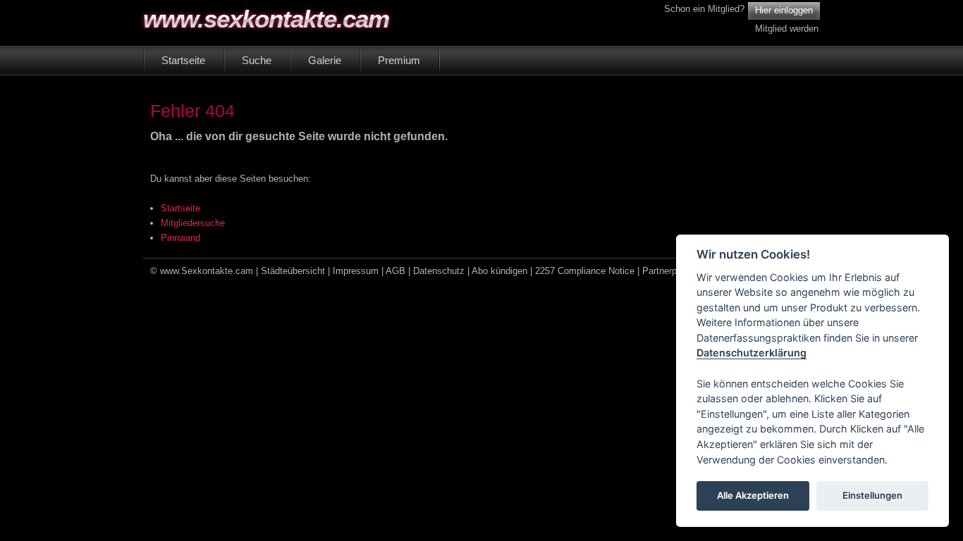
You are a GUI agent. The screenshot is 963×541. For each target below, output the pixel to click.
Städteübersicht (293, 271)
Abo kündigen (499, 271)
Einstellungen (872, 496)
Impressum (356, 271)
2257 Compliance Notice (584, 271)
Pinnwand (180, 237)
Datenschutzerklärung (751, 353)
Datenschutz (439, 271)
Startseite (180, 208)
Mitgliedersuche (193, 223)
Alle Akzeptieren (753, 496)
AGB (395, 271)
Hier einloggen (784, 10)
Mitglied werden (786, 28)
